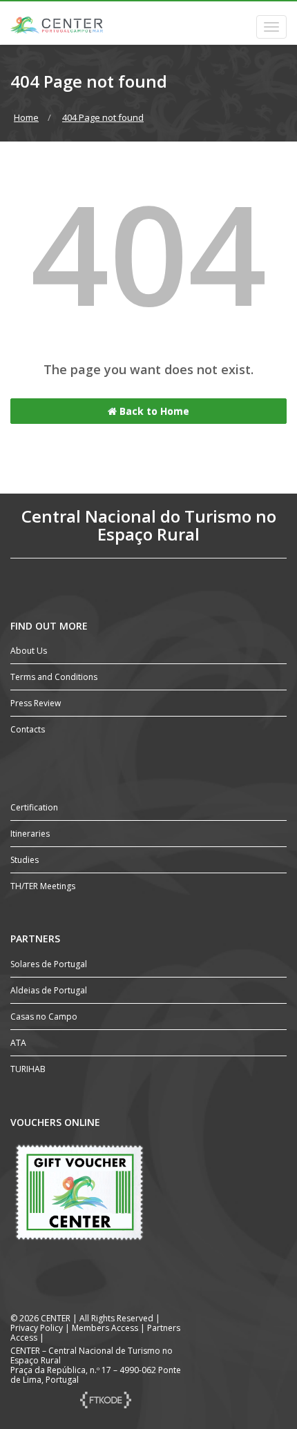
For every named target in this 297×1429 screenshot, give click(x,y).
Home (26, 117)
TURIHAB (28, 1069)
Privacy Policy (36, 1328)
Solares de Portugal (48, 964)
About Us (28, 651)
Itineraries (30, 833)
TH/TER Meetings (42, 886)
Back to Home (153, 411)
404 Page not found (103, 117)
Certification (34, 807)
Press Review (35, 703)
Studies (24, 860)
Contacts (27, 729)
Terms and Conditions (53, 677)
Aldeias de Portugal (48, 990)
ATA (18, 1043)
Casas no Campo (43, 1016)
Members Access (106, 1328)
